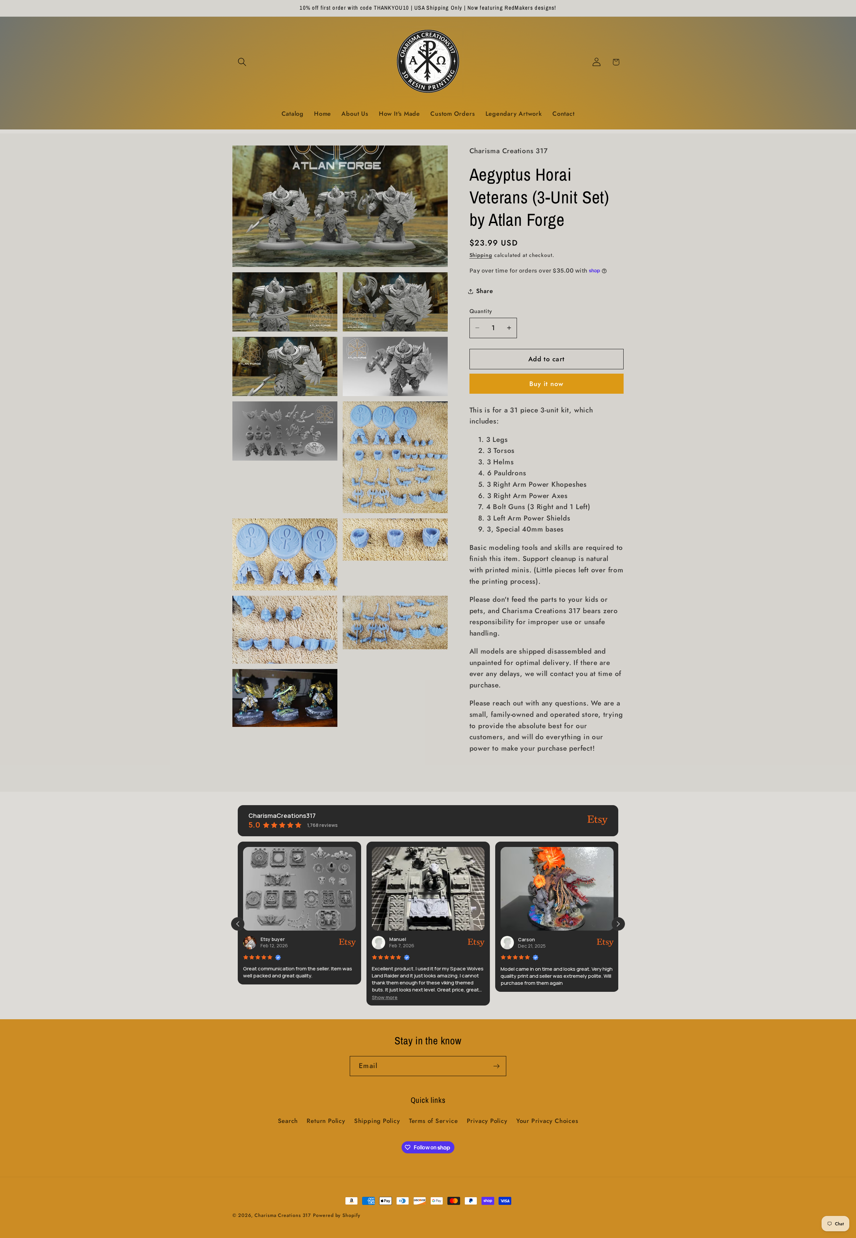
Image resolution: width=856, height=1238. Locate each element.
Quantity (480, 311)
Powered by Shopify (336, 1215)
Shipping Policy (377, 1121)
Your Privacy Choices (547, 1121)
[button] (241, 62)
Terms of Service (433, 1121)
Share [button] (484, 291)
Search (288, 1121)
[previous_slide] (237, 924)
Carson (399, 939)
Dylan (526, 939)
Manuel (270, 939)
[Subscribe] (496, 1066)
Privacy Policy (487, 1121)
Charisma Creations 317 (282, 1215)
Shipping (480, 255)
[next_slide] (618, 924)
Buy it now (546, 383)
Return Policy (326, 1121)
